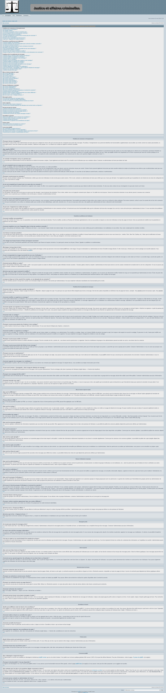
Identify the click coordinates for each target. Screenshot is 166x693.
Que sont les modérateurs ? (9, 87)
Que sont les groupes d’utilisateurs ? (11, 89)
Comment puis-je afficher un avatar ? (11, 49)
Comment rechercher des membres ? (11, 112)
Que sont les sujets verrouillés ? (10, 82)
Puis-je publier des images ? (9, 77)
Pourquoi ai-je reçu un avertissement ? (12, 65)
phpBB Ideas (78, 663)
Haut (4, 145)
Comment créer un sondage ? (10, 59)
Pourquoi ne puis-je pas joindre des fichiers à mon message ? (17, 64)
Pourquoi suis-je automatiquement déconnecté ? (14, 38)
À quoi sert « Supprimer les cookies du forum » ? (14, 39)
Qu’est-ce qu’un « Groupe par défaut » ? (12, 93)
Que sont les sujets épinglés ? (10, 80)
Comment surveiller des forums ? (10, 119)
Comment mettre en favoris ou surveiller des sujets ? (15, 118)
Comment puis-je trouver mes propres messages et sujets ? (17, 113)
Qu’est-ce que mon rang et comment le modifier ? (14, 51)
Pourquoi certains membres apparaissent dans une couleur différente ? (19, 92)
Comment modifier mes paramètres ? (11, 42)
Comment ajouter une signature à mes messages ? (15, 58)
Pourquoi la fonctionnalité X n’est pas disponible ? (14, 129)
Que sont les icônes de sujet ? (10, 83)
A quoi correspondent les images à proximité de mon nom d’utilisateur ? (19, 48)
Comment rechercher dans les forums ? (12, 108)
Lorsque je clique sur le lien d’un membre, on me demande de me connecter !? (23, 52)
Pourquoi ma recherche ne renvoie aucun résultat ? (15, 110)
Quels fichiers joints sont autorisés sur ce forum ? (14, 123)
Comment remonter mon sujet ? (10, 70)
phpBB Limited (42, 657)
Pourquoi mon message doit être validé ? (12, 68)
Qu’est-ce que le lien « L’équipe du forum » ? (13, 95)
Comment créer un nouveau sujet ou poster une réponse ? (16, 55)
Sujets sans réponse (7, 21)
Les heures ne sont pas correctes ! (11, 45)
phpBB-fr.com (85, 692)
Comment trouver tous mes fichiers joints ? (13, 125)
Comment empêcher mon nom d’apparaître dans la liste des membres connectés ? (22, 43)
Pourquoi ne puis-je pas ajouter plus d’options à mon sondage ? (18, 60)
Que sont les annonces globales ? (11, 78)
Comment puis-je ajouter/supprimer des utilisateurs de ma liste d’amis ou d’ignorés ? (22, 105)
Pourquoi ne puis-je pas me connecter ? (12, 34)
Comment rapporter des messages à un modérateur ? (15, 66)
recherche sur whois (97, 670)
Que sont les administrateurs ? (10, 86)
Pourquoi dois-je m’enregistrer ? (10, 29)
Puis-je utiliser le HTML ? (8, 74)
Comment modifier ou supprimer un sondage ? (14, 61)
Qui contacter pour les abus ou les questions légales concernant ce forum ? (20, 130)
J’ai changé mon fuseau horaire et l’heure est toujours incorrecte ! (18, 46)
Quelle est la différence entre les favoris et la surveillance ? (16, 117)
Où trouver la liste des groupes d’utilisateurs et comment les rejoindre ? (19, 90)
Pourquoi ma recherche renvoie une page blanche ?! (15, 111)
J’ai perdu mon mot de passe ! (10, 36)
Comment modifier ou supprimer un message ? (14, 56)
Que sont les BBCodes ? (8, 73)
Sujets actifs (14, 21)
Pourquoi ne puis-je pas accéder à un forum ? (13, 62)
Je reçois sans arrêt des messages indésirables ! (14, 99)
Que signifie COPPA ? (8, 30)
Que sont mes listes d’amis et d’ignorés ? (12, 104)
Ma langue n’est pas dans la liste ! (11, 47)
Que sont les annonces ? (8, 79)
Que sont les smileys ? (8, 75)
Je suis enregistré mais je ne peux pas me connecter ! (15, 33)
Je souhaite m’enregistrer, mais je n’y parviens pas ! (15, 31)
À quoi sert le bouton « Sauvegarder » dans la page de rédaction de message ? (21, 67)
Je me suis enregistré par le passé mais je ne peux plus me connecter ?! (19, 35)
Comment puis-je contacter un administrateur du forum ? (16, 132)
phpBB (30, 250)
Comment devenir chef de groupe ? (11, 91)
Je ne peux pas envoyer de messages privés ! (13, 98)
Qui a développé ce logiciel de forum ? (12, 128)
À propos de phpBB (138, 657)
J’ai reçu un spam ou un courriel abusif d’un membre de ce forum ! (18, 100)
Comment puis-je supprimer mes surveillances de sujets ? (16, 120)
